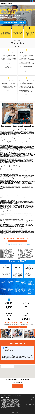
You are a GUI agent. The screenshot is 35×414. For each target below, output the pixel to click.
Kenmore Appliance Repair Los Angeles (7, 3)
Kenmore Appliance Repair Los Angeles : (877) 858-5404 (11, 395)
